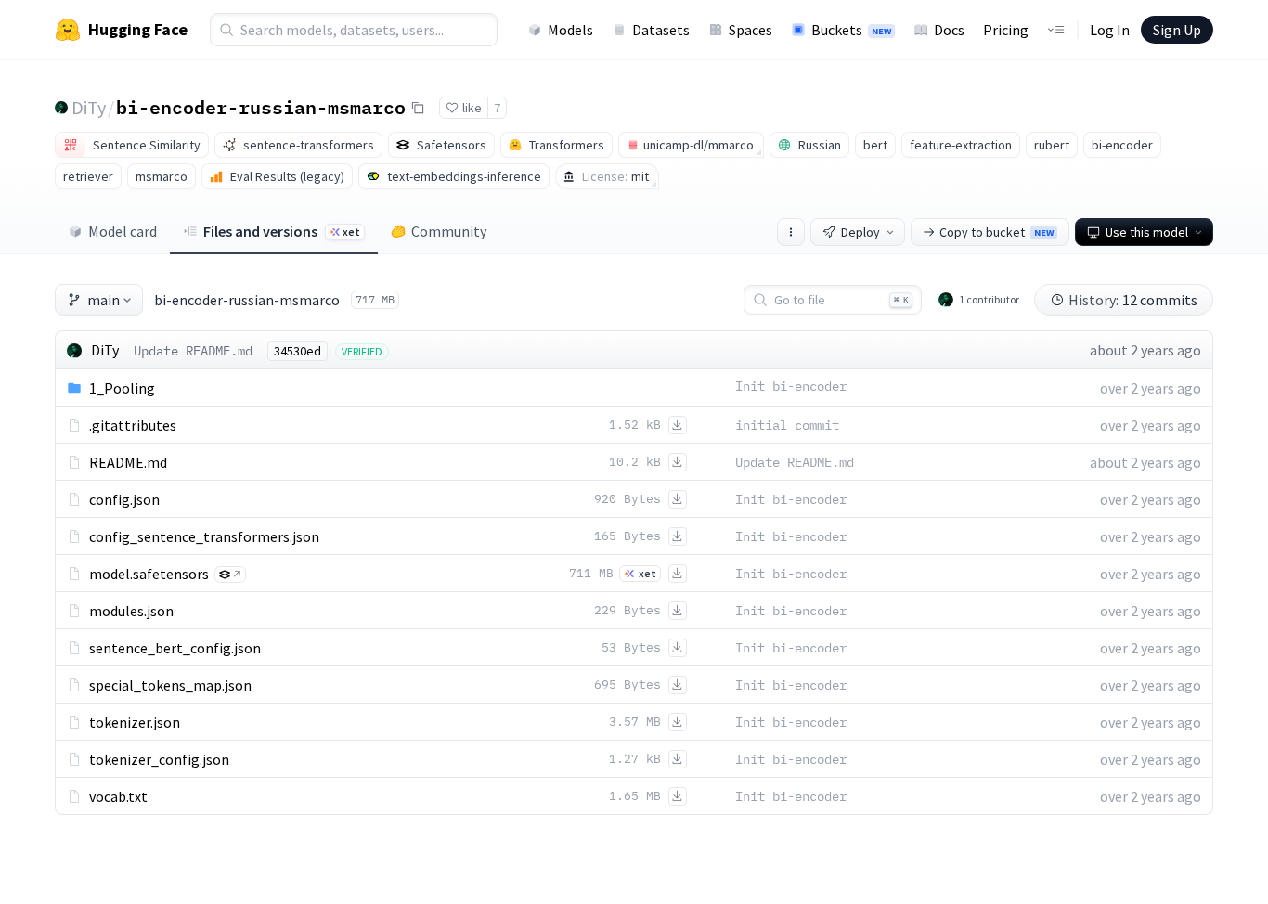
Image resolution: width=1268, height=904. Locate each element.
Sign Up (1177, 29)
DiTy (88, 107)
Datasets (661, 29)
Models (570, 29)
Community (448, 231)
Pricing (1006, 29)
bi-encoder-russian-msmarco (261, 107)
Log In (1110, 29)
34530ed (297, 350)
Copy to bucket (996, 232)
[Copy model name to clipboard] (417, 107)
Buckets (851, 29)
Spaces (750, 29)
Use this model (1147, 232)
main (103, 300)
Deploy (860, 232)
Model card (122, 231)
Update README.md (193, 350)
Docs (949, 29)
